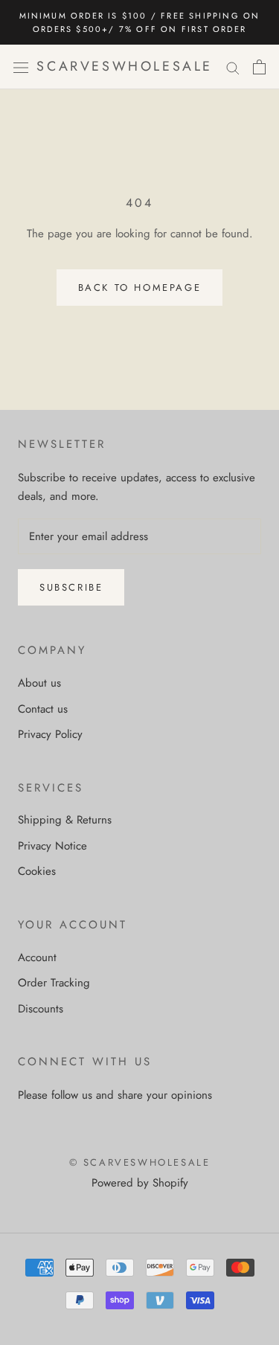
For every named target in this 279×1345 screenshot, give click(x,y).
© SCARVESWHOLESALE (140, 1162)
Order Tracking (54, 983)
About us (39, 683)
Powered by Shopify (140, 1183)
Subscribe (71, 587)
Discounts (40, 1009)
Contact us (43, 709)
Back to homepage (140, 287)
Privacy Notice (52, 846)
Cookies (37, 871)
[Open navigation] (20, 67)
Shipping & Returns (65, 820)
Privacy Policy (50, 734)
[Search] (233, 67)
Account (37, 957)
